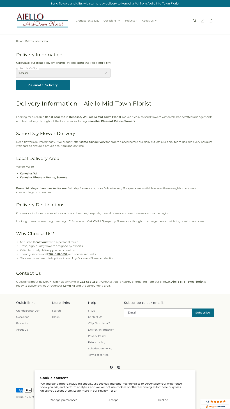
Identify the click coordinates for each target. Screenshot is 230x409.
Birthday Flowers (79, 188)
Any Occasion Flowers (86, 258)
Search (56, 310)
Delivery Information (101, 329)
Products (22, 323)
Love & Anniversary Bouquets (116, 188)
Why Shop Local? (99, 323)
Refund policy (96, 342)
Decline (163, 400)
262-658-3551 (58, 254)
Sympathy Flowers (114, 221)
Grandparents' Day (28, 310)
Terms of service (98, 354)
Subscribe (202, 312)
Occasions (22, 317)
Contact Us (95, 317)
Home (19, 41)
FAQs (91, 310)
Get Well (93, 221)
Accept (113, 400)
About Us (22, 329)
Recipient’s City (28, 68)
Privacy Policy (107, 390)
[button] (111, 20)
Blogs (55, 317)
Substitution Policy (100, 348)
